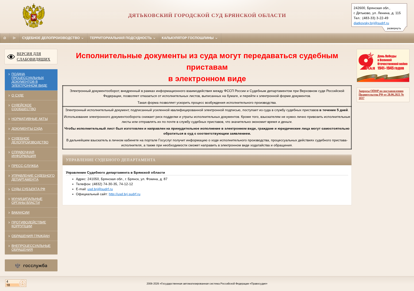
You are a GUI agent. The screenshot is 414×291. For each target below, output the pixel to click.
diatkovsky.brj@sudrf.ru (371, 23)
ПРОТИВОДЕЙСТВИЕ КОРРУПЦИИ (29, 224)
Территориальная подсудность (121, 38)
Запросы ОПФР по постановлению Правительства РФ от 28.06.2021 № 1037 (381, 94)
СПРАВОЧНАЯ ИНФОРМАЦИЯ (24, 154)
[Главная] (5, 38)
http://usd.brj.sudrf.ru (124, 194)
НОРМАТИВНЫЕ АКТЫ (30, 119)
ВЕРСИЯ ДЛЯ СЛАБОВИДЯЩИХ (33, 56)
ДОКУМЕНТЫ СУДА (27, 129)
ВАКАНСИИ (20, 212)
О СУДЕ (18, 95)
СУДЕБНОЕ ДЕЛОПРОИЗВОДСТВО (30, 140)
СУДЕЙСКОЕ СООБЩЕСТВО (24, 107)
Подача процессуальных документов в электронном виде (29, 79)
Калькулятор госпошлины (188, 38)
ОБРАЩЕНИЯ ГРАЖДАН (31, 236)
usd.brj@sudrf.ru (100, 189)
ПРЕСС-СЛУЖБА (25, 166)
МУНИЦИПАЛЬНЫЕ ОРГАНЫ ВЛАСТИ (27, 201)
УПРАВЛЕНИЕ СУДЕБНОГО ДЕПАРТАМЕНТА (33, 177)
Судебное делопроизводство (51, 38)
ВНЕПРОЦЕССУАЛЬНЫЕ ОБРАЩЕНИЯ (31, 247)
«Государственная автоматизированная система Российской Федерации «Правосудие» (213, 283)
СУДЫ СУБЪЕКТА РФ (28, 189)
